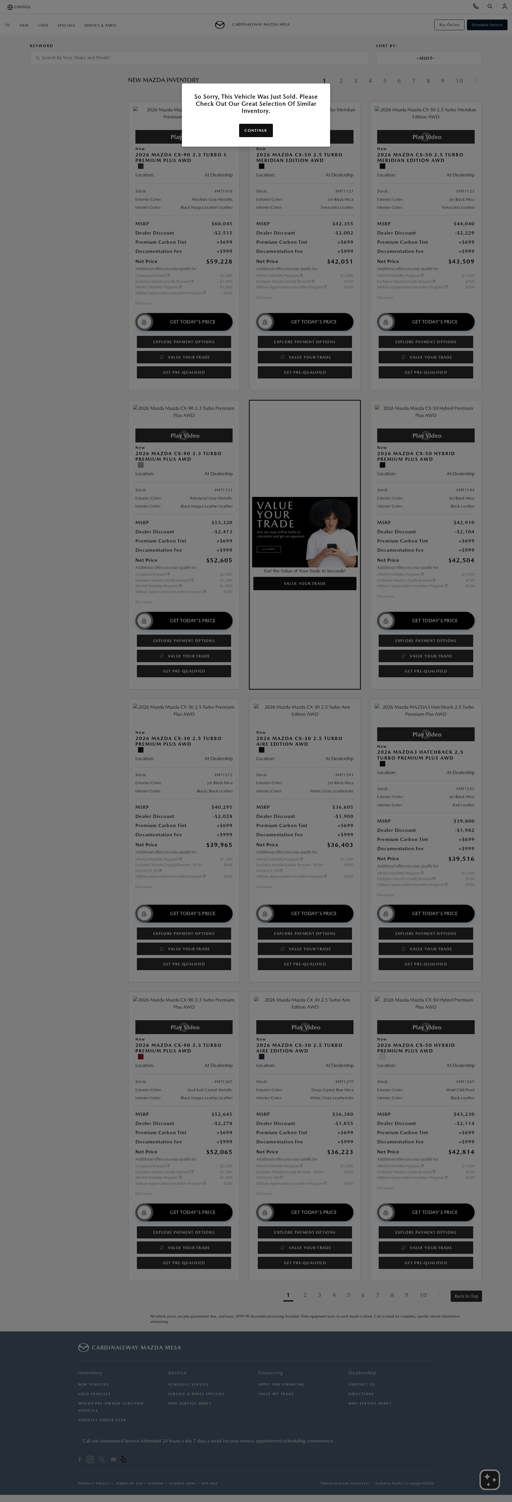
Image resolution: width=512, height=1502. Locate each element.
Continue (255, 130)
